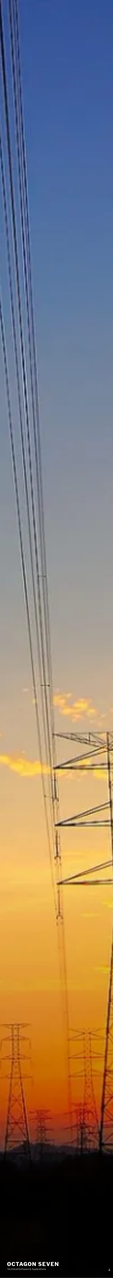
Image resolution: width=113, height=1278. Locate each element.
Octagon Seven (33, 1264)
